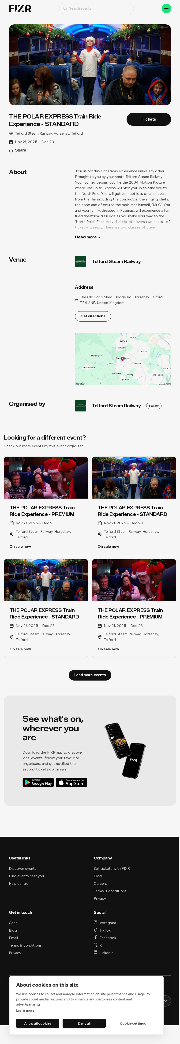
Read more (86, 237)
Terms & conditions (110, 891)
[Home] (20, 8)
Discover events (23, 868)
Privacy (100, 898)
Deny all (84, 1023)
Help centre (18, 883)
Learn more (25, 1010)
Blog (98, 876)
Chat (13, 923)
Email (13, 938)
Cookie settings (133, 1023)
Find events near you (26, 876)
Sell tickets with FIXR (112, 868)
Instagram (107, 923)
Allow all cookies (37, 1023)
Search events (80, 8)
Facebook (107, 938)
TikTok (105, 930)
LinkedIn (106, 953)
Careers (100, 883)
